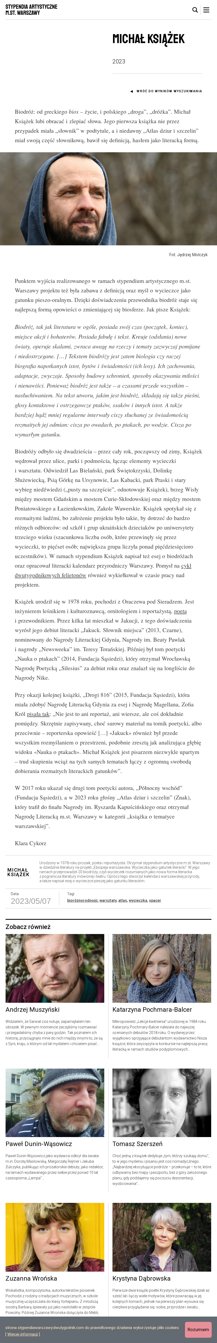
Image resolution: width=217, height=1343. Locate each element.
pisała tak (38, 714)
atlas (122, 900)
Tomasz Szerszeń (137, 1144)
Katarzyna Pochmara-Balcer (152, 1009)
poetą (180, 611)
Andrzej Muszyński (33, 1009)
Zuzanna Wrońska (31, 1278)
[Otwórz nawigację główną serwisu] (206, 9)
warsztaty (108, 900)
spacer (155, 900)
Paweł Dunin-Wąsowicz (39, 1144)
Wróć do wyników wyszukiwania (169, 91)
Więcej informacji (22, 1334)
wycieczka (138, 900)
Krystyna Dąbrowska (141, 1278)
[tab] (195, 10)
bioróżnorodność (82, 900)
